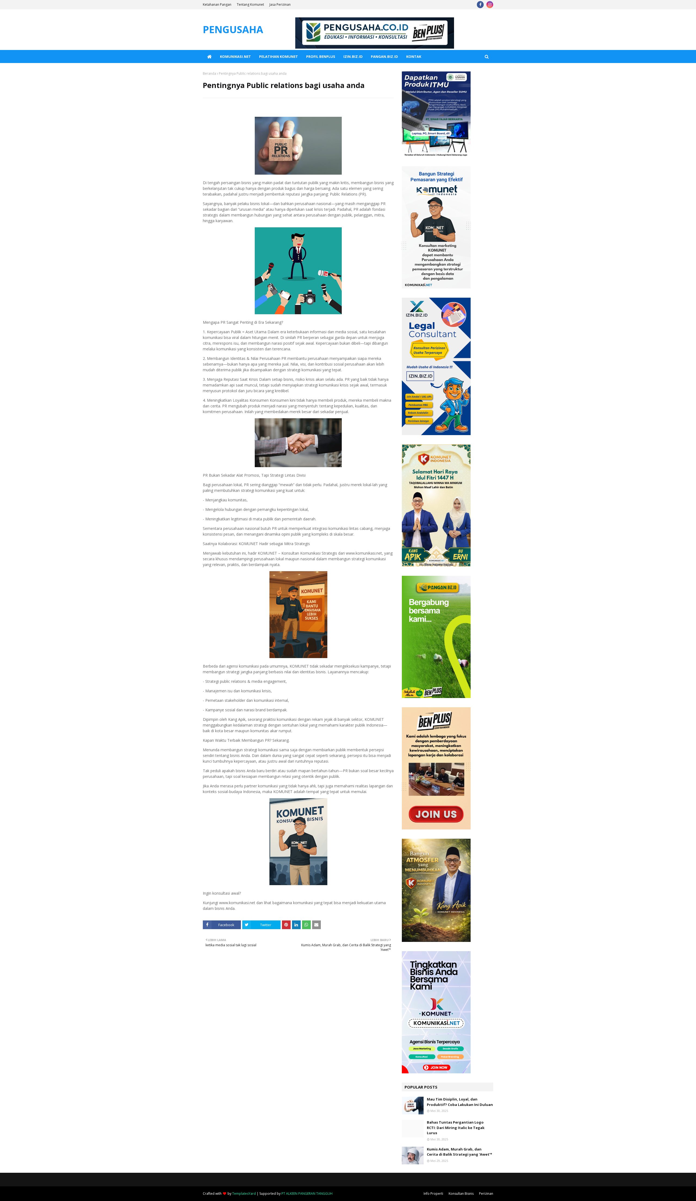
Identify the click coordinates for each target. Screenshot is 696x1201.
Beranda (209, 73)
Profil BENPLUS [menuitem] (320, 56)
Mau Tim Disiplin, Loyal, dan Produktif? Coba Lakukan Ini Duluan (460, 1102)
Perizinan (486, 1193)
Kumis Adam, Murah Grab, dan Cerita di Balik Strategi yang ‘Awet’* (459, 1152)
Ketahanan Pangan (217, 4)
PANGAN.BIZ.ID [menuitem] (384, 56)
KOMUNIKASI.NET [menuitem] (235, 56)
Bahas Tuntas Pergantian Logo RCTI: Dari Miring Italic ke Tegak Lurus (455, 1127)
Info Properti (433, 1193)
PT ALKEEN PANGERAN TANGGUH (307, 1193)
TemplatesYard (244, 1193)
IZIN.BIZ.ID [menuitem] (353, 56)
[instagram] (489, 4)
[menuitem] (209, 56)
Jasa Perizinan (280, 4)
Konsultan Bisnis (461, 1193)
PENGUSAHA (233, 29)
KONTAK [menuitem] (413, 56)
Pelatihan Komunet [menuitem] (278, 56)
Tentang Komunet (250, 4)
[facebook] (480, 4)
